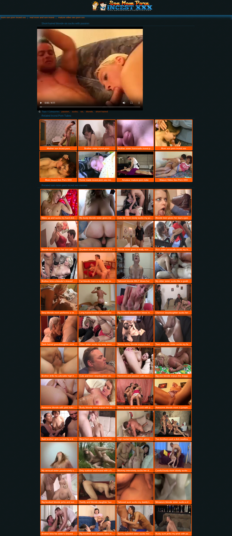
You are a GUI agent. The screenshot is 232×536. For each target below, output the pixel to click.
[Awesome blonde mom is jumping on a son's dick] (173, 392)
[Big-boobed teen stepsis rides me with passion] (97, 518)
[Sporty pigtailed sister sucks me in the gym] (135, 518)
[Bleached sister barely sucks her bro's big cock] (97, 424)
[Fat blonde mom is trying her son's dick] (97, 266)
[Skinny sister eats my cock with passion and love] (135, 392)
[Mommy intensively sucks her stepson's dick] (135, 455)
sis (81, 111)
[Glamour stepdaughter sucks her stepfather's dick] (173, 297)
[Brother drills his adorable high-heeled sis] (59, 360)
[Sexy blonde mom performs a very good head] (59, 297)
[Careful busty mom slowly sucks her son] (173, 455)
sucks (75, 111)
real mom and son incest (42, 17)
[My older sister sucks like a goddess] (173, 266)
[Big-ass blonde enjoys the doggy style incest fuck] (173, 360)
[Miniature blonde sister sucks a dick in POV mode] (173, 487)
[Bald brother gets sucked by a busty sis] (59, 424)
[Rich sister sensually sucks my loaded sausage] (173, 234)
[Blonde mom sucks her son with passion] (59, 234)
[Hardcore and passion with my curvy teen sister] (135, 360)
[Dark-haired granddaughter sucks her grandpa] (59, 329)
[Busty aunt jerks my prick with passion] (173, 518)
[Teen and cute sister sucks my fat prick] (173, 329)
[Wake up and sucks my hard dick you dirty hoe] (59, 202)
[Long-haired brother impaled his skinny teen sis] (97, 297)
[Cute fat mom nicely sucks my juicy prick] (135, 202)
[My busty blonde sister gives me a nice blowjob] (97, 202)
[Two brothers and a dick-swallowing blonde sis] (173, 424)
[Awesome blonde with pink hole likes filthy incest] (59, 392)
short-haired (102, 111)
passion (65, 111)
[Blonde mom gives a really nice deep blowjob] (135, 234)
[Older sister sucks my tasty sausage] (97, 329)
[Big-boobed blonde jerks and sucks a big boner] (59, 487)
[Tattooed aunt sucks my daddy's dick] (135, 487)
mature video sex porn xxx (71, 17)
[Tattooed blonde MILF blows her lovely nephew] (135, 266)
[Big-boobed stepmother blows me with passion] (135, 297)
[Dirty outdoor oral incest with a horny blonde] (97, 455)
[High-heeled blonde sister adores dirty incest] (135, 424)
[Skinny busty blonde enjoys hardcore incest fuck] (135, 329)
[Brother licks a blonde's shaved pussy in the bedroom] (59, 266)
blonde (89, 111)
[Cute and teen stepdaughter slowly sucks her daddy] (97, 360)
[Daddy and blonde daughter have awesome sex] (97, 487)
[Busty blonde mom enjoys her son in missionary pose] (97, 392)
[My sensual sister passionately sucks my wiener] (59, 455)
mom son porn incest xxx (13, 17)
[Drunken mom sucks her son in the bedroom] (97, 234)
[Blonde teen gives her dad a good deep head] (173, 202)
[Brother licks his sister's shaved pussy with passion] (59, 518)
